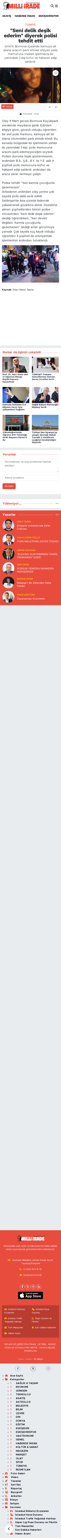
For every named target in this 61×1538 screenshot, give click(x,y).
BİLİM (19, 1409)
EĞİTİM (20, 1424)
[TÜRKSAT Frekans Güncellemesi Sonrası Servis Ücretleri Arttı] (45, 364)
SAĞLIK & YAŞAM (26, 1383)
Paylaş (9, 106)
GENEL (19, 1439)
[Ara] (52, 6)
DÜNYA (20, 1421)
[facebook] (17, 1368)
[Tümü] (57, 503)
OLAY (19, 1458)
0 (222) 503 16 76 (32, 1269)
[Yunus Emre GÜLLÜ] (8, 539)
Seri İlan (15, 1484)
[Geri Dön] (8, 1529)
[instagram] (48, 1368)
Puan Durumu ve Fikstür (42, 1320)
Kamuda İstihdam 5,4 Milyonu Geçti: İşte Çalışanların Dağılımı (14, 407)
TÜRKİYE (30, 24)
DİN (17, 1417)
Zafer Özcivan (26, 550)
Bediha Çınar (25, 579)
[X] (27, 1286)
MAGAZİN (21, 1451)
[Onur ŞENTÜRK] (8, 596)
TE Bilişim (38, 1359)
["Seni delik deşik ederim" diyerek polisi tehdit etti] (30, 85)
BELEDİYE (21, 1406)
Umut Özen (24, 522)
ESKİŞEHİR (22, 1428)
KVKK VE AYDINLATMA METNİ (21, 1348)
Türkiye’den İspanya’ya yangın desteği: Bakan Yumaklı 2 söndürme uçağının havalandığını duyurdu (44, 437)
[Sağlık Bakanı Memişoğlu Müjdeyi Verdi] (45, 395)
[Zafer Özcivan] (8, 553)
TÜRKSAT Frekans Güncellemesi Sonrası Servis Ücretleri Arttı (43, 377)
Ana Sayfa (16, 1375)
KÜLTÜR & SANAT (26, 1447)
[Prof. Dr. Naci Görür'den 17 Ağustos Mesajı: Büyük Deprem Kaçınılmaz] (16, 364)
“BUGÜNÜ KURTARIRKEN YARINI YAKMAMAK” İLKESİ (37, 556)
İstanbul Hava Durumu (40, 1311)
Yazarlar (15, 1481)
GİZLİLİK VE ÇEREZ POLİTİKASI (20, 1344)
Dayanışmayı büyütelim (31, 598)
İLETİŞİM (42, 1344)
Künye (14, 1499)
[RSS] (38, 1286)
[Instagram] (33, 1286)
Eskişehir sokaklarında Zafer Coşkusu (33, 527)
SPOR (19, 1462)
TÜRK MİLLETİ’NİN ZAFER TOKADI (37, 541)
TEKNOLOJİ (23, 1394)
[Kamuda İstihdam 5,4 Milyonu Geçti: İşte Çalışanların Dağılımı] (16, 395)
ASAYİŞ (6, 15)
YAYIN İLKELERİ (47, 1348)
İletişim (14, 1503)
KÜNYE (52, 1344)
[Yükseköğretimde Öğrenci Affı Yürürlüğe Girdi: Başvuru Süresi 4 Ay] (16, 422)
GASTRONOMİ (24, 1436)
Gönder (9, 486)
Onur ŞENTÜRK (26, 595)
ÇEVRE (19, 1413)
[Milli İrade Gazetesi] (21, 6)
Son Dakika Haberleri (45, 1328)
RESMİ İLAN (30, 1351)
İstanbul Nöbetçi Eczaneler (14, 1311)
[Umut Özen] (8, 525)
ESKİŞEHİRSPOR (48, 15)
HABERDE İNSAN (25, 15)
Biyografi (16, 1492)
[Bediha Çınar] (8, 582)
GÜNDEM (21, 1390)
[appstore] (30, 1296)
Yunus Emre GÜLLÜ (28, 538)
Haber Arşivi (14, 1333)
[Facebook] (22, 1286)
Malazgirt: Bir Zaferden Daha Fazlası (34, 584)
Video (14, 1477)
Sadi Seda (23, 564)
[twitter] (33, 1368)
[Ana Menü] (56, 6)
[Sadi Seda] (8, 568)
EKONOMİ (21, 1387)
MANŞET (21, 1454)
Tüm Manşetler (15, 1328)
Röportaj (16, 1488)
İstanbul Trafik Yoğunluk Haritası (13, 1320)
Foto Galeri (17, 1473)
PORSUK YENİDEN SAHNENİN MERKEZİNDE (35, 570)
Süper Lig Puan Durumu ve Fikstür (36, 1522)
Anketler (16, 1496)
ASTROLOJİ (22, 1402)
